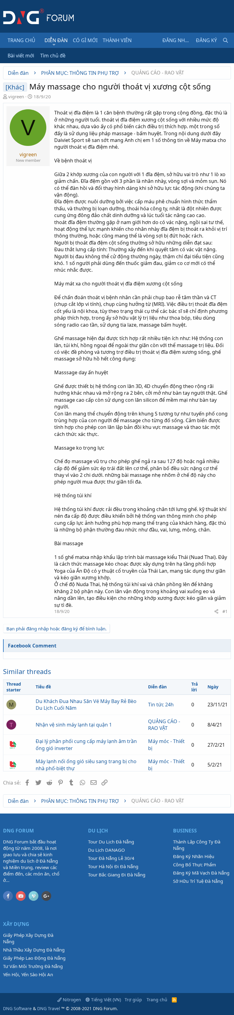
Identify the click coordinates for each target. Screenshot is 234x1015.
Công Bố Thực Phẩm (194, 864)
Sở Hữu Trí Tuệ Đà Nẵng (198, 881)
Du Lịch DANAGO (106, 850)
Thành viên (117, 40)
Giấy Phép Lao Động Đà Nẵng (34, 958)
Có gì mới (85, 40)
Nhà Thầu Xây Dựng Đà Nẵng (34, 950)
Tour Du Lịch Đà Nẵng (111, 842)
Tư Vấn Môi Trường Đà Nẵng (33, 966)
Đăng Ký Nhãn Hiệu (193, 856)
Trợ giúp (133, 999)
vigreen (16, 96)
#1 (225, 611)
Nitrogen (71, 999)
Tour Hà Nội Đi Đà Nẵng (113, 866)
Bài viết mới (21, 55)
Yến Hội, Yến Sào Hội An (28, 974)
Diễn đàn (56, 40)
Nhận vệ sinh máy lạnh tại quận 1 (74, 724)
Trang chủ (21, 40)
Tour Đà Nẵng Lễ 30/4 (111, 858)
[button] (54, 44)
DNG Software (17, 1008)
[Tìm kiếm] (225, 40)
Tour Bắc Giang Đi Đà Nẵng (116, 875)
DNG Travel (48, 1008)
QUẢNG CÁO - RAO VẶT (164, 724)
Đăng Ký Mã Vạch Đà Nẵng (201, 873)
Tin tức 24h (161, 704)
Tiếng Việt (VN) (105, 999)
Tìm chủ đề (53, 55)
